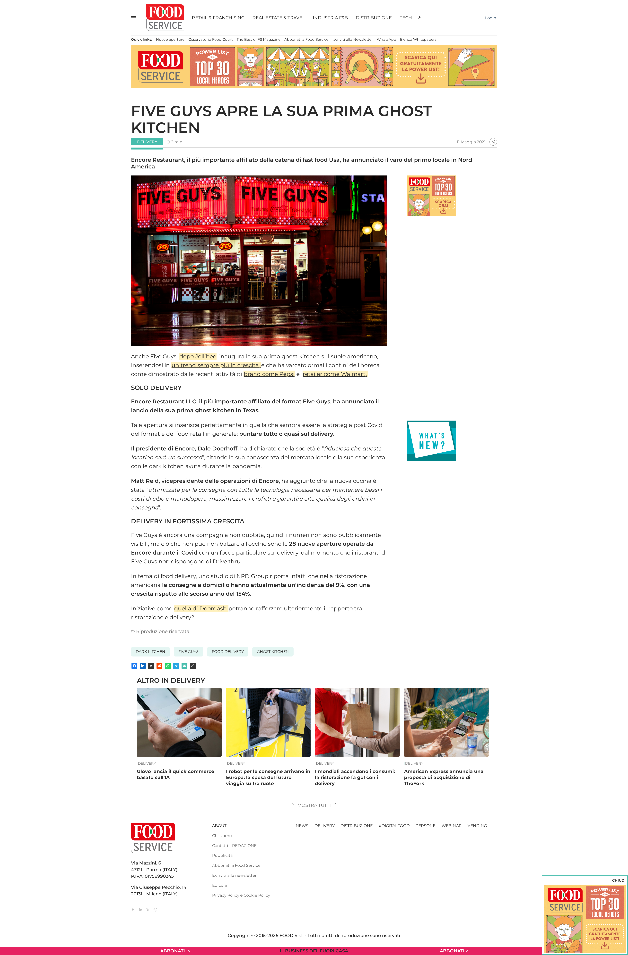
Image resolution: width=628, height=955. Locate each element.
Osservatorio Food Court (210, 39)
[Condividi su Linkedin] (143, 666)
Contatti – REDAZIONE (48, 132)
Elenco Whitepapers (418, 39)
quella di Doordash (201, 608)
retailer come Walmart (334, 374)
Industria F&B (330, 18)
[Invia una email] (184, 666)
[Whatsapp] (155, 909)
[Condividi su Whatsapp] (168, 666)
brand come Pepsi (269, 374)
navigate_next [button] (70, 91)
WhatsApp (386, 39)
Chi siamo (36, 124)
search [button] (420, 17)
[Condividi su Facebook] (134, 666)
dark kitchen (150, 651)
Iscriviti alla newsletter (234, 875)
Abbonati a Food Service (50, 158)
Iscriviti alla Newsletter (48, 166)
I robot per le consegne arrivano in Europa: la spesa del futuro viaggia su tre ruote (268, 777)
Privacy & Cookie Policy (49, 174)
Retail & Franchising (218, 18)
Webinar (452, 825)
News (33, 41)
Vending (477, 825)
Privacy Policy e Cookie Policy (241, 895)
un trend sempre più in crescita (215, 365)
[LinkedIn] (141, 909)
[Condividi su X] (151, 666)
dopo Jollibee (197, 356)
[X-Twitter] (148, 909)
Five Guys (188, 651)
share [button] (493, 142)
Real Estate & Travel (279, 18)
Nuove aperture (170, 39)
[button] (135, 18)
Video (50, 100)
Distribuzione (374, 18)
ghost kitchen (273, 651)
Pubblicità (37, 149)
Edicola (34, 141)
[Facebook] (133, 909)
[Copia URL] (193, 666)
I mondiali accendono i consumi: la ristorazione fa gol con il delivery (355, 777)
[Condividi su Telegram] (176, 666)
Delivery (37, 75)
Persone (36, 66)
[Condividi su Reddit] (159, 666)
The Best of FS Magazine (258, 39)
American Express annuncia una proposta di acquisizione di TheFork (444, 777)
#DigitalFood (394, 825)
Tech (406, 18)
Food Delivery (228, 651)
